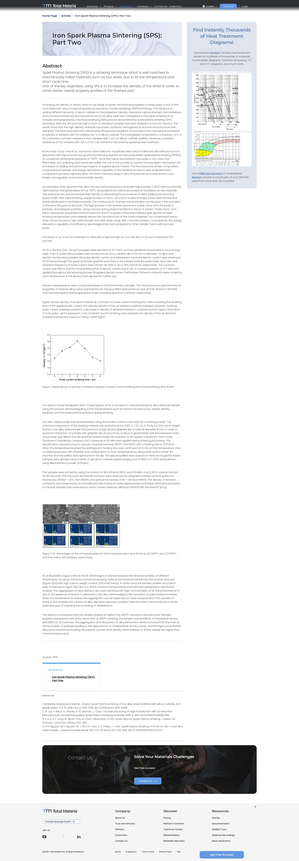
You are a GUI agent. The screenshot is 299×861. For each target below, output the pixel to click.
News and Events (221, 840)
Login (245, 6)
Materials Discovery (174, 840)
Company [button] (143, 6)
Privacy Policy (165, 851)
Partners (119, 829)
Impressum (131, 851)
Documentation (220, 823)
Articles (216, 817)
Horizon (197, 177)
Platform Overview (174, 823)
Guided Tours (219, 829)
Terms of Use (148, 851)
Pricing (167, 817)
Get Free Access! (222, 855)
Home (118, 851)
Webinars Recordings (223, 835)
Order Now (175, 6)
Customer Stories (173, 829)
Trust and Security (125, 823)
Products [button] (109, 6)
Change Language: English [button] (58, 821)
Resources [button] (125, 6)
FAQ (179, 851)
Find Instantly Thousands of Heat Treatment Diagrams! (222, 36)
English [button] (208, 6)
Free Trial (228, 6)
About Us (120, 817)
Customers (121, 835)
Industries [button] (93, 6)
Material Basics (172, 835)
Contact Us (160, 6)
